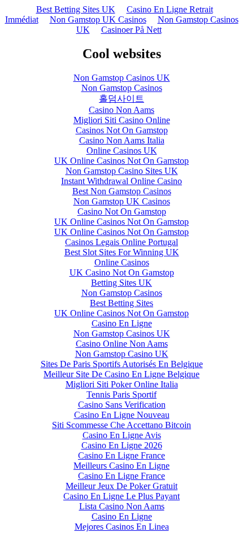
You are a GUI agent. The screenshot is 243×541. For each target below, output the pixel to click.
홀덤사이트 (121, 98)
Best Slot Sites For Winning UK (121, 252)
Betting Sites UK (121, 282)
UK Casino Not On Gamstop (122, 272)
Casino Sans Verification (122, 404)
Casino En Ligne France (121, 455)
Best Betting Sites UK (75, 9)
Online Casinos (121, 262)
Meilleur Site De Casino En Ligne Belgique (121, 374)
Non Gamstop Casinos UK (121, 77)
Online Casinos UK (121, 150)
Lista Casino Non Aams (121, 506)
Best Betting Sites (121, 303)
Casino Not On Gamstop (121, 211)
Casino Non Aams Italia (121, 140)
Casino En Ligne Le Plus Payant (121, 496)
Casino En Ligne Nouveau (122, 415)
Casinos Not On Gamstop (122, 130)
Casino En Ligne (122, 323)
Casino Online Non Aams (122, 343)
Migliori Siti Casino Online (121, 120)
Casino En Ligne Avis (122, 435)
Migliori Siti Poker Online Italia (122, 384)
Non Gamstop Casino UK (121, 354)
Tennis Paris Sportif (121, 394)
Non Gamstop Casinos (121, 88)
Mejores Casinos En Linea (122, 526)
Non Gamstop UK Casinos (98, 19)
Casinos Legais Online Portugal (121, 242)
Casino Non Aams (121, 110)
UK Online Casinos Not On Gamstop (121, 160)
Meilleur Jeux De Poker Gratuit (121, 486)
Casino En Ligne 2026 (121, 445)
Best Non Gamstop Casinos (121, 191)
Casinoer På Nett (131, 29)
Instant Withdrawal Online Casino (121, 181)
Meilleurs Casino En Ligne (121, 465)
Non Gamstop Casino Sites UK (122, 171)
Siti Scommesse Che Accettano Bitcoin (121, 425)
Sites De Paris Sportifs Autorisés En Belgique (122, 364)
